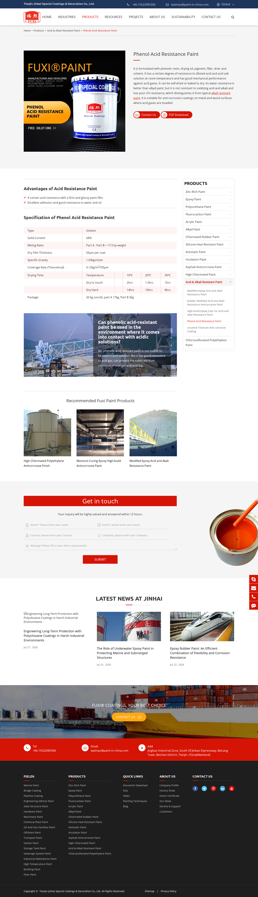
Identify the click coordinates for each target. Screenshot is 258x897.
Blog (125, 806)
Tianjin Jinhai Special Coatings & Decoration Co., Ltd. (70, 891)
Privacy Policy (168, 891)
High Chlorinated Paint (201, 274)
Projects (136, 17)
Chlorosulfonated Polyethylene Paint (206, 342)
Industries (67, 17)
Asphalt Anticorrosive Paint (204, 267)
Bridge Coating (32, 790)
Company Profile (169, 785)
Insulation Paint (196, 259)
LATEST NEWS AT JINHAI (129, 598)
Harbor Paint (31, 843)
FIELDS (29, 776)
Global (225, 4)
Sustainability (183, 17)
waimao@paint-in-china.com (190, 4)
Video (126, 795)
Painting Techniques (135, 801)
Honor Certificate (169, 795)
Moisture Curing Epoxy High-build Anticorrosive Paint (99, 463)
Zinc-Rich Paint (195, 192)
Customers (166, 811)
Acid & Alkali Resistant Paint (63, 30)
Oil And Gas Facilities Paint (39, 827)
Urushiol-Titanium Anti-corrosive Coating (206, 329)
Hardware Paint (33, 811)
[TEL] (253, 596)
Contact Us (211, 17)
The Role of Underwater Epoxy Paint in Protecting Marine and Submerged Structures (125, 653)
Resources (113, 17)
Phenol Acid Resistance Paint (100, 30)
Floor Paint (30, 874)
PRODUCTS (76, 776)
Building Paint (32, 869)
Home (47, 17)
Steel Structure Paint (36, 806)
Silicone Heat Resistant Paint (204, 244)
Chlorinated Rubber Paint (202, 237)
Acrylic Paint (194, 222)
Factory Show (167, 790)
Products (90, 17)
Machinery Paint (33, 816)
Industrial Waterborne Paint (40, 858)
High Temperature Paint (38, 864)
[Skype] (253, 579)
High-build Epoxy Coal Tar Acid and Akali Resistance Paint (208, 312)
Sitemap (149, 891)
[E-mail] (253, 588)
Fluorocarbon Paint (198, 214)
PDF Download (178, 115)
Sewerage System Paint (37, 853)
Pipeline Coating (33, 795)
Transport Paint (33, 837)
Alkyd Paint (193, 229)
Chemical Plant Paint (36, 822)
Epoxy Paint (193, 199)
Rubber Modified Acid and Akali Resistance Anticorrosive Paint (205, 302)
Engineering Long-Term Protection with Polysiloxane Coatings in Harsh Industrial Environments (54, 635)
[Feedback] (253, 605)
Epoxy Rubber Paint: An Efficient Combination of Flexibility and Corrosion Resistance (200, 653)
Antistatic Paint (196, 252)
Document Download (135, 785)
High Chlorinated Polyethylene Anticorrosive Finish (44, 463)
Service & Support (170, 806)
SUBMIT (100, 559)
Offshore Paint (32, 832)
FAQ (125, 790)
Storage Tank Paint (35, 848)
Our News (165, 801)
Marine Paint (31, 785)
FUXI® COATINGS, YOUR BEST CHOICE (129, 705)
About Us (157, 17)
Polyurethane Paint (198, 207)
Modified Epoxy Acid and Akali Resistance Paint (149, 463)
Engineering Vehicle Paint (39, 801)
